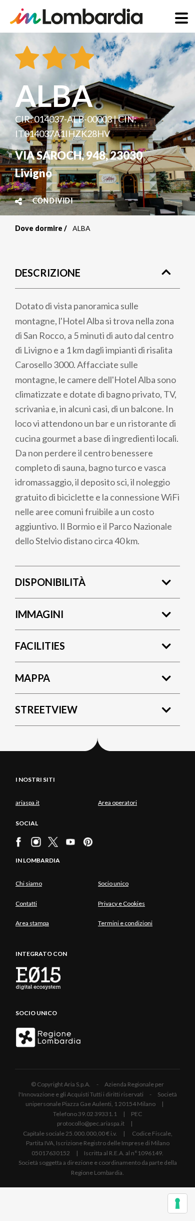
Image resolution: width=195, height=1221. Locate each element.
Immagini (39, 614)
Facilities (40, 646)
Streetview (46, 709)
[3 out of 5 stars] (80, 58)
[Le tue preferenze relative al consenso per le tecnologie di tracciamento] (177, 1203)
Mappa (32, 678)
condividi (52, 201)
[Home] (76, 16)
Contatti (26, 903)
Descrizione (47, 273)
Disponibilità (50, 582)
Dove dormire (38, 228)
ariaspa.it (28, 802)
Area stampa (32, 923)
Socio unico (113, 883)
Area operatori (117, 802)
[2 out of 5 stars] (52, 58)
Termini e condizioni (125, 923)
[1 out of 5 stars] (27, 58)
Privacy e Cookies (121, 903)
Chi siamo (29, 883)
